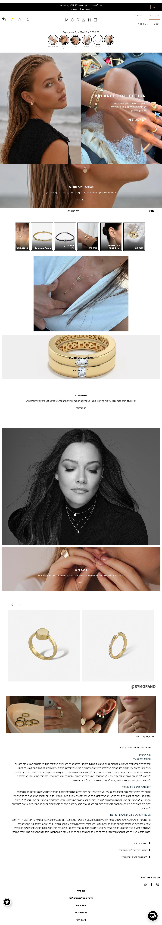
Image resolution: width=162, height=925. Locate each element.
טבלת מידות (81, 912)
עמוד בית (154, 15)
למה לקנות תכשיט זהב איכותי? (134, 857)
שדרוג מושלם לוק (140, 843)
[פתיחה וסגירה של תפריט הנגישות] (7, 902)
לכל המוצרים (73, 211)
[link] (134, 237)
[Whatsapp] (145, 884)
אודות (156, 24)
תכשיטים (140, 15)
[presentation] (20, 604)
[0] (12, 20)
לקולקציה (81, 199)
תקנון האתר (81, 905)
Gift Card (143, 24)
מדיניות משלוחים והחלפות (81, 898)
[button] (109, 40)
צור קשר (81, 890)
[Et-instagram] (157, 884)
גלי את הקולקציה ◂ (81, 370)
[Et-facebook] (151, 884)
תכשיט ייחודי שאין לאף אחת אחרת (133, 850)
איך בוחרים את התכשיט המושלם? (133, 747)
